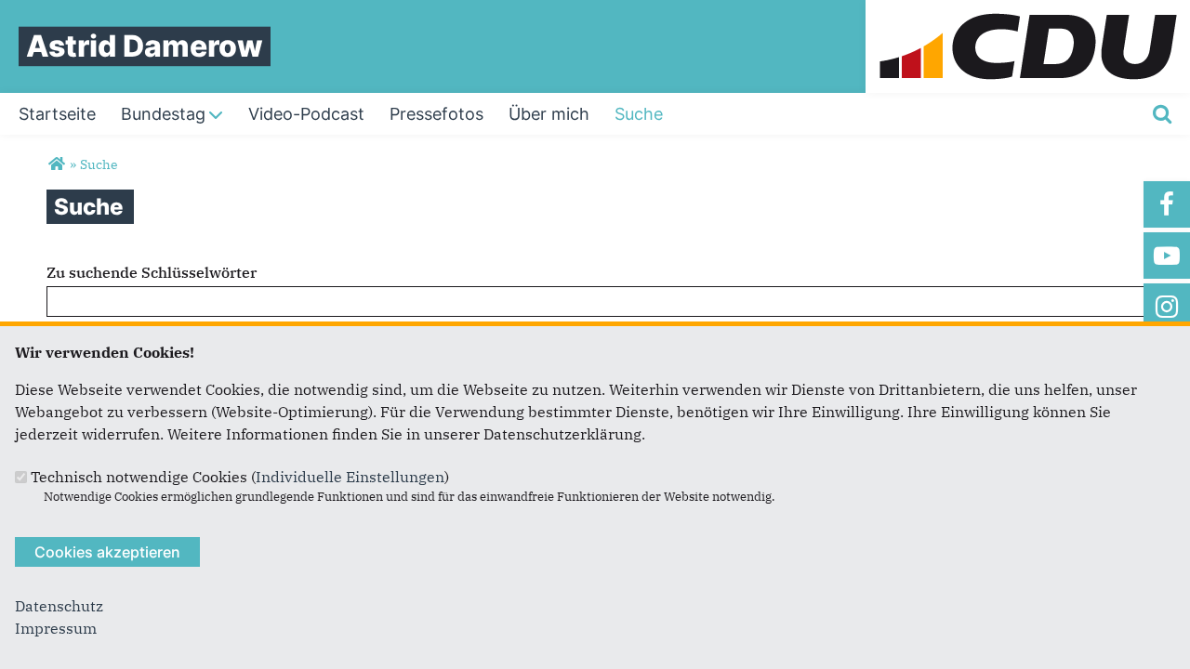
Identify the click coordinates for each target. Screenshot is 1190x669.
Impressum (56, 628)
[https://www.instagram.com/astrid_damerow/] (1167, 306)
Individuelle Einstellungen (350, 476)
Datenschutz (59, 606)
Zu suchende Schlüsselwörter (151, 272)
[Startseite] (1028, 11)
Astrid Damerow (144, 46)
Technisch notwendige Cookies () (240, 476)
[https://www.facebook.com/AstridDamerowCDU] (1167, 204)
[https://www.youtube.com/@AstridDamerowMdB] (1167, 255)
